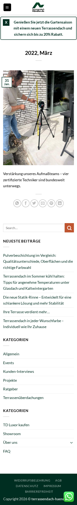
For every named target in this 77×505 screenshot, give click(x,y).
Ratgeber (10, 389)
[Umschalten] (71, 442)
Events (8, 362)
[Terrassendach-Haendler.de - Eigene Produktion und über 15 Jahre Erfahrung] (38, 7)
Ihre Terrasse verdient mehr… (26, 312)
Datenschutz (27, 486)
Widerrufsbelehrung (32, 480)
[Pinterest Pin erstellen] (51, 203)
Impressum (52, 486)
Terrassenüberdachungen (23, 397)
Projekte (10, 380)
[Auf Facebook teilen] (26, 203)
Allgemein (11, 354)
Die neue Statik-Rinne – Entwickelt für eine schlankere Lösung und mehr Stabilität (37, 300)
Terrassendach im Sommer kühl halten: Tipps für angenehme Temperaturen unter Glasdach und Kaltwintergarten (36, 282)
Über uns (10, 442)
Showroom (12, 433)
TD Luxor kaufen (16, 425)
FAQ (6, 451)
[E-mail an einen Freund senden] (43, 203)
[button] (7, 7)
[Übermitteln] (69, 227)
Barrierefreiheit (39, 491)
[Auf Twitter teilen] (34, 203)
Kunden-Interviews (18, 371)
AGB (58, 480)
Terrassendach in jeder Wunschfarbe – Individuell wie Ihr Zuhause (33, 323)
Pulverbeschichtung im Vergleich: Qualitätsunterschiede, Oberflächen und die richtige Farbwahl (38, 261)
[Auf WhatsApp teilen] (17, 203)
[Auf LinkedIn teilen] (60, 203)
